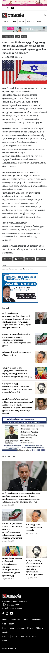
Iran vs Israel (13, 269)
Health (11, 624)
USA (14, 21)
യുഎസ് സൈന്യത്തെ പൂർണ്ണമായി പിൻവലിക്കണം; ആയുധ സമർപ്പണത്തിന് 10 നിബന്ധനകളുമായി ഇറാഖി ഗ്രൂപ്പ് (17, 372)
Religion (5, 636)
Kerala (30, 21)
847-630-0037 (13, 605)
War (31, 269)
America (5, 269)
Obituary (39, 628)
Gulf (4, 624)
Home (4, 620)
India (21, 21)
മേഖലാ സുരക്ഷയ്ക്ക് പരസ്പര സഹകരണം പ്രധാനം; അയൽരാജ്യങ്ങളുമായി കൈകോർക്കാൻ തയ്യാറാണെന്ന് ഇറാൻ (16, 340)
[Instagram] (7, 8)
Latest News (8, 37)
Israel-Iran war (24, 269)
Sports (14, 636)
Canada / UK (15, 620)
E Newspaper (35, 620)
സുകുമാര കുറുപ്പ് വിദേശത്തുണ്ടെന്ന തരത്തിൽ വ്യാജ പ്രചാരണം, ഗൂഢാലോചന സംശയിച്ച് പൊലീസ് (17, 388)
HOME (6, 21)
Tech (22, 636)
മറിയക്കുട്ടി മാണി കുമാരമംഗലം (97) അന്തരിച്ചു (16, 353)
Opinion (5, 632)
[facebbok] (3, 8)
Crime (25, 620)
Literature (21, 628)
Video (34, 636)
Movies (30, 628)
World (40, 21)
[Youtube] (12, 8)
